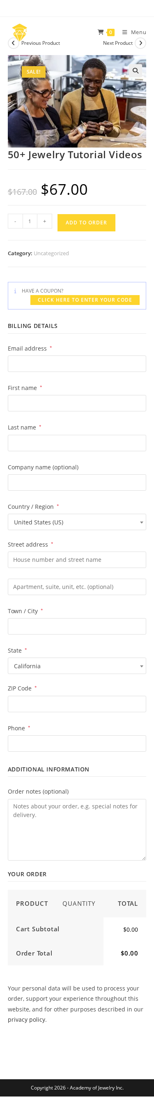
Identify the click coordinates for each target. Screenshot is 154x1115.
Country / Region (33, 506)
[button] (135, 70)
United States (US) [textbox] (38, 522)
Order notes (38, 791)
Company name (43, 467)
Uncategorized (51, 253)
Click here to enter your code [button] (85, 299)
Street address (30, 544)
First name (25, 388)
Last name (24, 427)
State (17, 650)
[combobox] (77, 522)
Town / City (25, 611)
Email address (30, 348)
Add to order (86, 222)
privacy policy (26, 1019)
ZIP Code (22, 688)
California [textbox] (27, 666)
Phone (19, 728)
